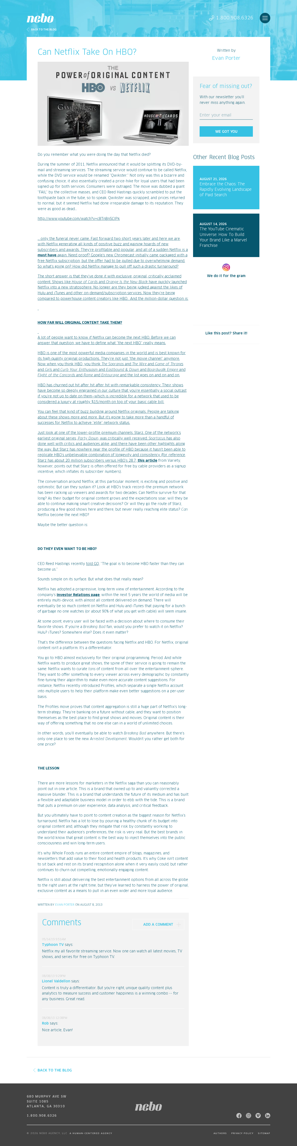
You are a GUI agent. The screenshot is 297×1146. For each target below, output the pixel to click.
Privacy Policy (242, 1133)
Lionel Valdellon (56, 981)
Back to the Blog (44, 29)
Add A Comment (158, 924)
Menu (265, 18)
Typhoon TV (53, 945)
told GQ (92, 564)
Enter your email (215, 115)
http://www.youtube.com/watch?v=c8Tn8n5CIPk (79, 219)
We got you (226, 131)
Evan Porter (64, 905)
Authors (220, 1133)
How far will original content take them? (80, 322)
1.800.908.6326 (234, 18)
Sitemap (264, 1133)
